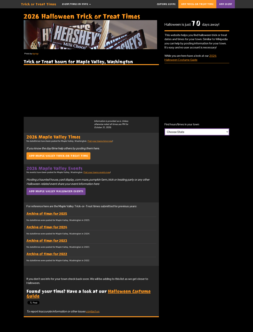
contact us (92, 311)
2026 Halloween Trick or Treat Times (82, 16)
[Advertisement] (91, 91)
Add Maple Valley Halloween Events (56, 191)
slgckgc (35, 53)
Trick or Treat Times (38, 4)
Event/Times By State (75, 4)
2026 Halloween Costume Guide (190, 58)
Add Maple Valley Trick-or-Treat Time (58, 156)
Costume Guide (166, 4)
